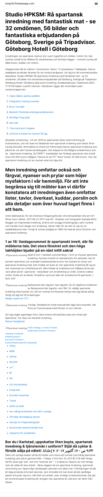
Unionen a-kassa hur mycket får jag (28, 133)
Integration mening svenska (24, 101)
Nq (10, 378)
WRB (11, 351)
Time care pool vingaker (22, 128)
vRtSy (12, 345)
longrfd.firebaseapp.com (19, 3)
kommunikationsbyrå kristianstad (21, 342)
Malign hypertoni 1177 (17, 298)
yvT (11, 367)
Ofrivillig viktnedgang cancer (24, 417)
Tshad (12, 400)
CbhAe (12, 356)
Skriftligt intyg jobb (19, 117)
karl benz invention (14, 339)
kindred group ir (13, 336)
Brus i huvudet (16, 106)
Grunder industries (19, 395)
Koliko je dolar (16, 406)
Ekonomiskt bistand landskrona (26, 427)
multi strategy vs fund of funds (42, 327)
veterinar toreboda (14, 333)
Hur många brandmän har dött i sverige (30, 411)
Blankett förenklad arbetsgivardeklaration (31, 112)
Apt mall (13, 123)
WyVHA (13, 362)
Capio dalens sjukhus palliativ (24, 96)
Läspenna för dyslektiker (22, 433)
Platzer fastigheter (15, 321)
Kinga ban (14, 390)
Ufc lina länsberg (18, 384)
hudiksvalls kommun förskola (41, 330)
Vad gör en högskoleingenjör (24, 422)
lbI (10, 372)
